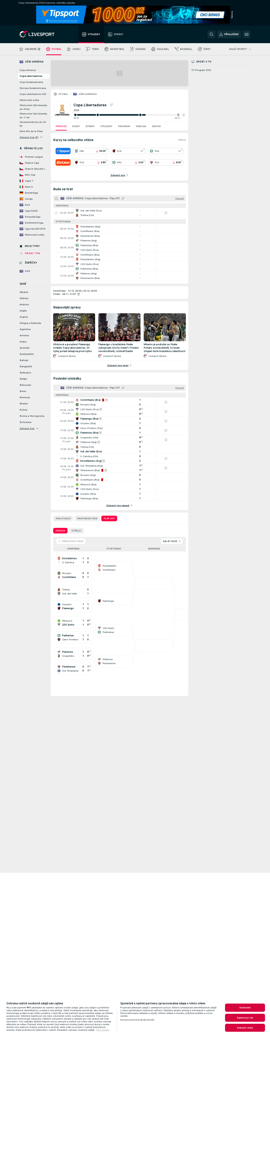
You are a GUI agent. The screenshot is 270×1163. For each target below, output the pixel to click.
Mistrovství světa (29, 100)
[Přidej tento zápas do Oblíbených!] (56, 213)
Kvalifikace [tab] (63, 518)
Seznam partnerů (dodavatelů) (137, 1019)
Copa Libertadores (31, 76)
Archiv (156, 126)
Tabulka (140, 126)
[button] (183, 114)
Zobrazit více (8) (29, 137)
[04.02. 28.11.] (129, 114)
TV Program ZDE (201, 70)
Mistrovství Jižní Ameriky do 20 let (33, 107)
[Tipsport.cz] (63, 151)
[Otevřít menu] (247, 34)
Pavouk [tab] (60, 530)
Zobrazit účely (245, 1027)
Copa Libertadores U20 (33, 94)
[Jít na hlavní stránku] (42, 34)
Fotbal (63, 94)
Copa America (28, 70)
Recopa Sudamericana (33, 88)
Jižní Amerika (87, 94)
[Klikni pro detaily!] (119, 212)
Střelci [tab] (76, 530)
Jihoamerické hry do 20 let (33, 123)
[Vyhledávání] (211, 34)
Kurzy (76, 126)
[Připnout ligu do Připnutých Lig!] (111, 105)
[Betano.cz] (63, 162)
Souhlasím (245, 1007)
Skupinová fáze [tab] (87, 518)
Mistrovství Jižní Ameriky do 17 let (33, 115)
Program (124, 126)
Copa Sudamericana (31, 82)
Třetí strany (102, 1030)
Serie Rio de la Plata (31, 131)
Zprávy (90, 126)
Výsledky (106, 126)
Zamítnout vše (245, 1017)
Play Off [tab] (109, 518)
